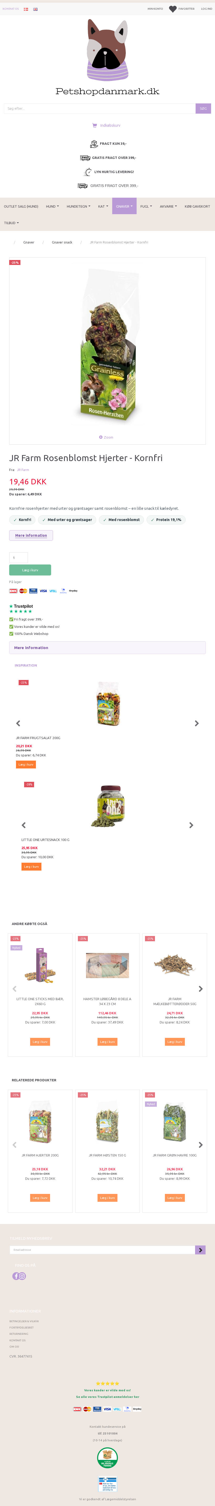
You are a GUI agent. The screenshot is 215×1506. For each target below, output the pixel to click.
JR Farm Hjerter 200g (40, 1155)
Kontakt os (11, 8)
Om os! (14, 1346)
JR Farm (23, 470)
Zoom (108, 437)
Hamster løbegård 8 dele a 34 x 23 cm (107, 1001)
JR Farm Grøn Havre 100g (175, 1155)
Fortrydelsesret (21, 1327)
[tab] (107, 647)
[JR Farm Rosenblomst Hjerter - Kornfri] (107, 344)
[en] (35, 9)
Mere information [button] (31, 647)
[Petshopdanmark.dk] (107, 57)
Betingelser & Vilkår (24, 1321)
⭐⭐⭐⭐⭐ (107, 1383)
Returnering (18, 1333)
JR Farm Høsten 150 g (107, 1155)
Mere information (31, 535)
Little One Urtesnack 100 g (43, 839)
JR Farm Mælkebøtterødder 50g (174, 1001)
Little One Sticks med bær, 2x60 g (40, 1001)
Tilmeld (200, 1249)
